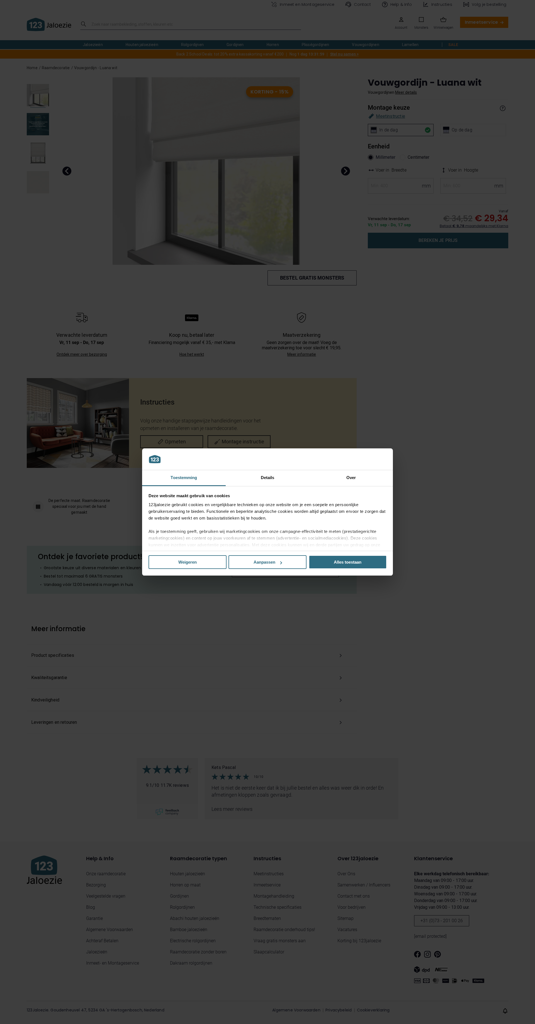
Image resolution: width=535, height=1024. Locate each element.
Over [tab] (351, 477)
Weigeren (187, 562)
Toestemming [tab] (184, 477)
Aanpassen (264, 562)
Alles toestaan (347, 562)
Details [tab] (267, 477)
